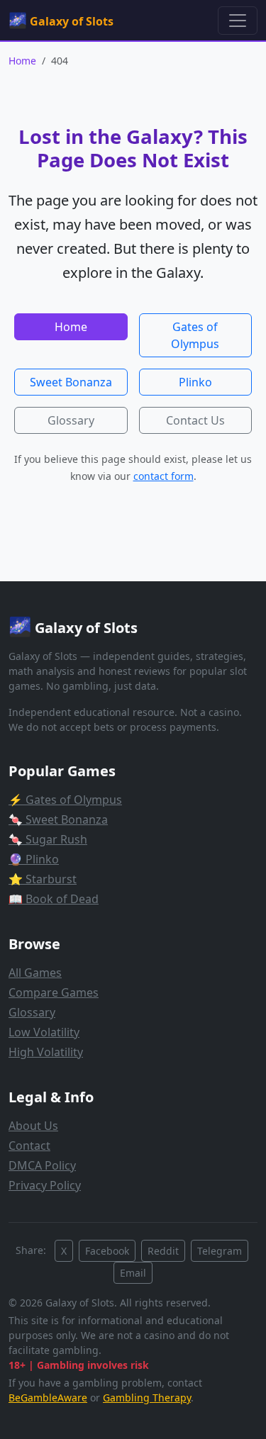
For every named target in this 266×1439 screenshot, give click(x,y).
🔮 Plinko (34, 859)
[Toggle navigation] (237, 20)
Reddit (163, 1251)
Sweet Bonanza (71, 382)
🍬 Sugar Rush (48, 839)
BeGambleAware (48, 1397)
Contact (29, 1145)
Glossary (71, 420)
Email (133, 1273)
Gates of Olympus (195, 335)
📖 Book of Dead (54, 899)
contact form (163, 476)
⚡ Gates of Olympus (65, 799)
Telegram (219, 1251)
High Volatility (46, 1052)
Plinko (195, 382)
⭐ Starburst (43, 879)
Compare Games (54, 992)
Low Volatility (44, 1032)
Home (22, 60)
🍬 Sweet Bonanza (58, 819)
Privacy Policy (45, 1185)
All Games (35, 972)
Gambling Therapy (147, 1397)
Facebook (107, 1251)
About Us (33, 1125)
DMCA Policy (42, 1165)
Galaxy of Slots (61, 20)
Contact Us (195, 420)
